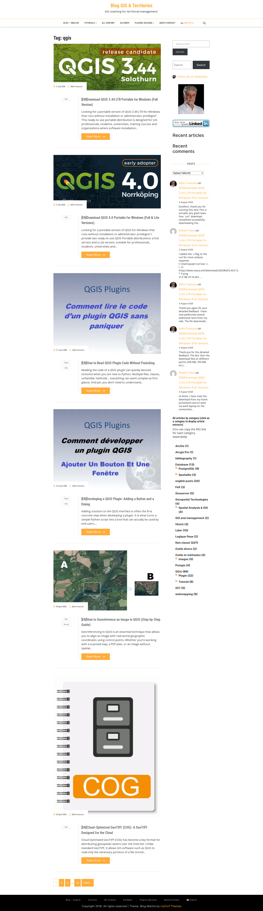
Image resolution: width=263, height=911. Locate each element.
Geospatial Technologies (191, 499)
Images (183, 559)
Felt (177, 487)
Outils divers (183, 549)
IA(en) (179, 524)
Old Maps (125, 23)
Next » (87, 882)
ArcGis (179, 446)
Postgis (180, 565)
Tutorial (66, 624)
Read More (93, 136)
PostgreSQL (187, 468)
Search (201, 65)
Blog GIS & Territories (131, 6)
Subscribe (180, 52)
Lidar (178, 530)
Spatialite (185, 474)
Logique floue (184, 536)
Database (181, 464)
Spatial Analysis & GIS (193, 507)
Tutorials (89, 23)
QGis (66, 99)
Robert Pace (187, 230)
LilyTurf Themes (171, 906)
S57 (178, 588)
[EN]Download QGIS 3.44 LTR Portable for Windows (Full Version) (193, 193)
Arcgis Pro (182, 452)
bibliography (183, 458)
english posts (184, 481)
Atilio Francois (77, 86)
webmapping (184, 594)
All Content (108, 23)
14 (77, 882)
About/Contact (167, 23)
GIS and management (189, 518)
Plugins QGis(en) (143, 23)
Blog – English (71, 23)
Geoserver (182, 493)
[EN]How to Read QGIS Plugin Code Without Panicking (118, 363)
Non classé (182, 542)
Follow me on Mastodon (192, 76)
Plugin (66, 363)
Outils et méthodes (188, 555)
